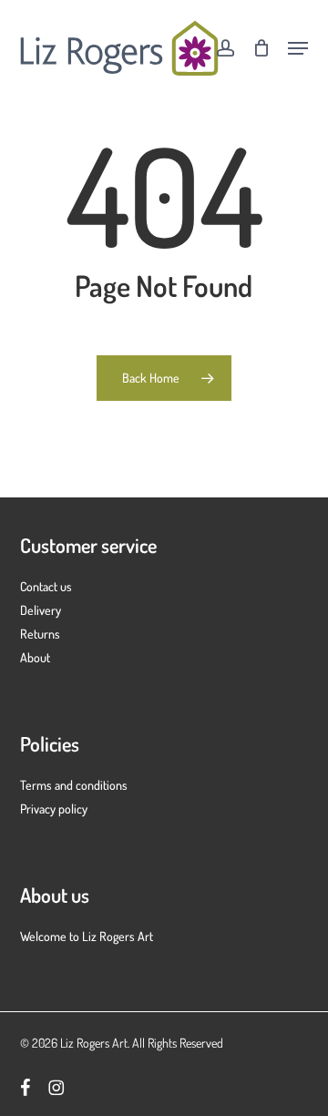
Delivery (40, 610)
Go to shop (260, 542)
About (35, 657)
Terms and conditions (74, 785)
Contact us (46, 586)
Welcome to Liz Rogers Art (86, 936)
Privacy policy (53, 808)
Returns (40, 633)
